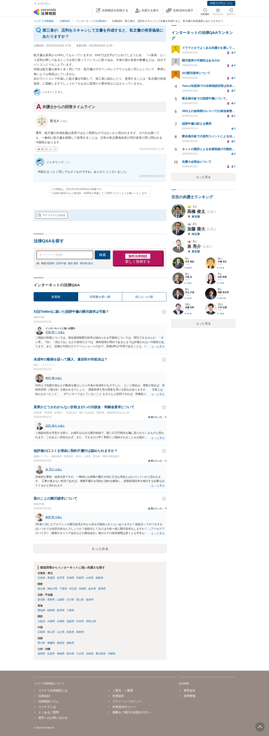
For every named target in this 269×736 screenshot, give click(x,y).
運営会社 (189, 690)
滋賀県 (70, 621)
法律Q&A (44, 696)
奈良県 (80, 621)
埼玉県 (73, 588)
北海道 (41, 577)
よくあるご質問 (48, 712)
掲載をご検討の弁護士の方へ (131, 712)
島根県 (80, 631)
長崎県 (61, 653)
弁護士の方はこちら (221, 3)
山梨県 (61, 599)
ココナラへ (43, 3)
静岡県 (51, 610)
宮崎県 (90, 653)
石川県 (70, 599)
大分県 (80, 653)
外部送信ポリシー (124, 706)
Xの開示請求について (196, 73)
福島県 (99, 577)
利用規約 (118, 696)
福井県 (90, 599)
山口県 (61, 631)
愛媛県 (51, 642)
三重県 (70, 610)
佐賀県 (51, 653)
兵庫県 (51, 621)
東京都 (41, 588)
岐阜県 (61, 610)
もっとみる (100, 548)
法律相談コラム (48, 701)
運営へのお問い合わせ (53, 717)
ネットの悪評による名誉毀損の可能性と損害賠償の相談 (219, 149)
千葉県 (63, 588)
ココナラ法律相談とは (53, 690)
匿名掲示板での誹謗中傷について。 (205, 98)
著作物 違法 (86, 263)
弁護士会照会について (196, 161)
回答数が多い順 (100, 296)
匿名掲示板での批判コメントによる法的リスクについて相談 (221, 136)
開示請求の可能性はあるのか (201, 60)
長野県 (51, 599)
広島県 (41, 631)
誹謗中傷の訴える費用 (196, 123)
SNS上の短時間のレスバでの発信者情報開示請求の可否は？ (221, 111)
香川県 (41, 642)
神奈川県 (52, 588)
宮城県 (70, 577)
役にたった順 (144, 296)
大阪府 (41, 621)
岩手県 (61, 577)
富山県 (80, 599)
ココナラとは (47, 706)
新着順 (55, 296)
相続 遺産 (73, 263)
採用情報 (189, 696)
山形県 (90, 577)
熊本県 (70, 653)
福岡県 (41, 653)
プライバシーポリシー (127, 701)
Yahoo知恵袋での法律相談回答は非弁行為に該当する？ (219, 85)
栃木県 (92, 588)
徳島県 (70, 642)
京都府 (61, 621)
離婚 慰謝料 (48, 263)
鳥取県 (70, 631)
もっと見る (203, 177)
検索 (102, 255)
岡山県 (51, 631)
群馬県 (102, 588)
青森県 (51, 577)
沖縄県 (111, 653)
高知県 (61, 642)
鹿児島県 (101, 653)
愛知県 (41, 610)
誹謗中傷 (61, 263)
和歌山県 (91, 621)
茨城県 (82, 588)
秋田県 (80, 577)
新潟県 (41, 599)
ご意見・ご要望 (122, 690)
